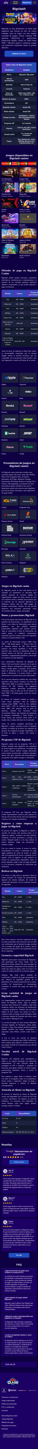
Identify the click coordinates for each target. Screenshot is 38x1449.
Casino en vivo (14, 163)
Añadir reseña (19, 1162)
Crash (22, 163)
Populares (5, 163)
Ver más (19, 1255)
